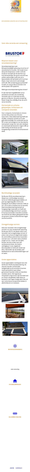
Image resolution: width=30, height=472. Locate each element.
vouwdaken (15, 395)
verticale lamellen (15, 442)
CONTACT (19, 468)
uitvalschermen (15, 366)
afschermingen (15, 401)
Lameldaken (15, 387)
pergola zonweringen (15, 393)
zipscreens (15, 358)
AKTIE (12, 468)
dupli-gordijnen (15, 425)
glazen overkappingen (15, 390)
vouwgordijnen (15, 439)
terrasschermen (15, 352)
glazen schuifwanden (15, 398)
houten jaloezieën (15, 428)
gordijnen (15, 431)
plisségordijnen (15, 422)
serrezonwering (15, 363)
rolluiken (15, 355)
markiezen (15, 360)
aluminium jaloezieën (15, 436)
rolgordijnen (15, 420)
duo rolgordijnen (15, 434)
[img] (15, 6)
